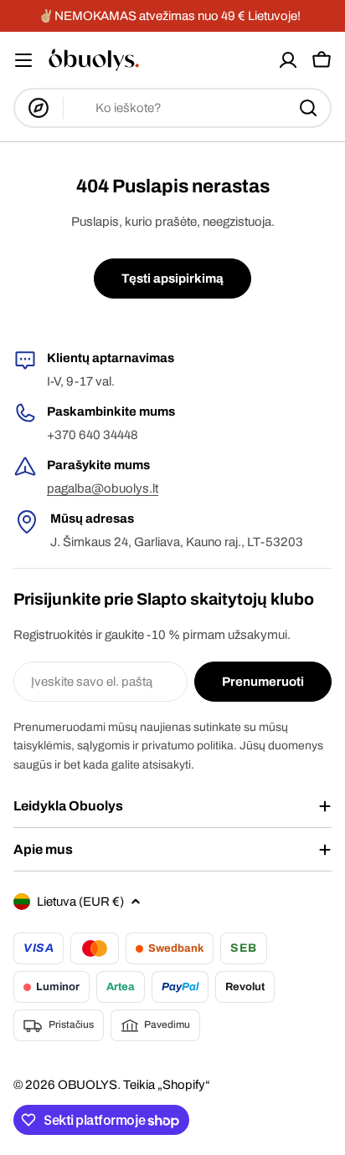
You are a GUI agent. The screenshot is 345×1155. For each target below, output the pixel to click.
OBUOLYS (87, 1084)
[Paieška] (308, 108)
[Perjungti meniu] (23, 60)
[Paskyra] (288, 60)
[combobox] (172, 108)
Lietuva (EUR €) (80, 901)
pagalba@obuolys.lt (102, 488)
